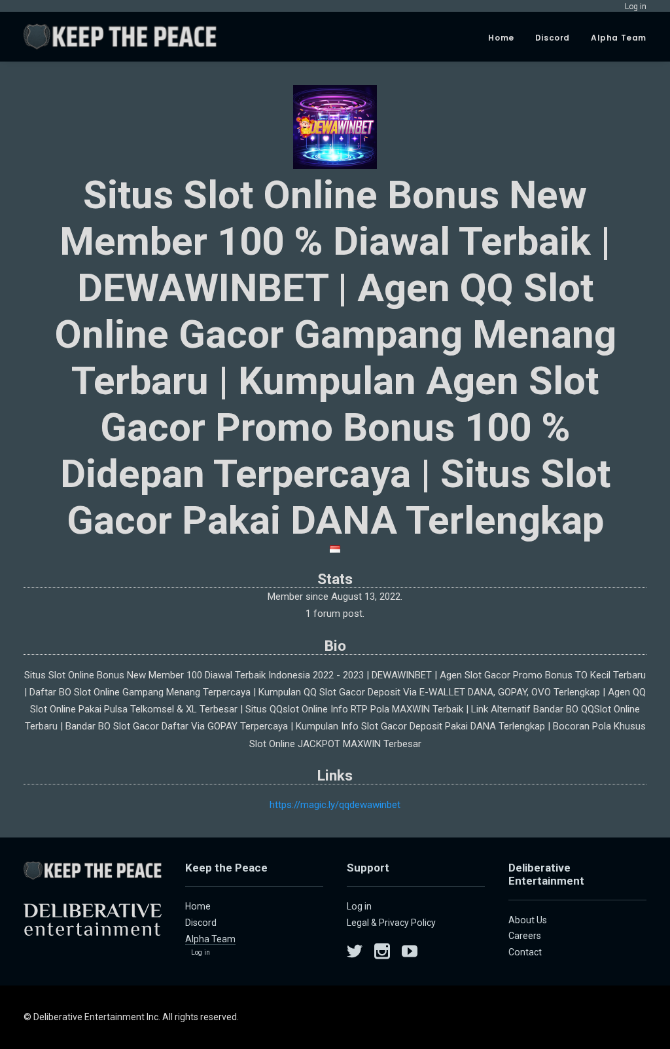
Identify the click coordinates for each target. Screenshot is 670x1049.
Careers (524, 935)
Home (501, 37)
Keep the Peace (226, 867)
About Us (527, 920)
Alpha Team (618, 37)
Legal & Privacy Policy (391, 922)
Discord (552, 37)
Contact (525, 952)
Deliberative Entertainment (546, 874)
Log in (200, 952)
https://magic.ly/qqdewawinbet (335, 805)
